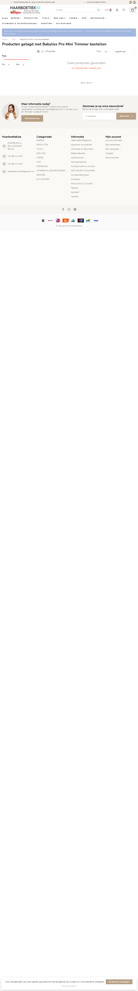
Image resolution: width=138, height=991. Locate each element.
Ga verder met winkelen (86, 68)
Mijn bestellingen (113, 145)
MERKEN (15, 18)
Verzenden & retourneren (82, 149)
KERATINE (46, 23)
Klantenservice (32, 118)
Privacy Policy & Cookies (82, 184)
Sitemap (74, 188)
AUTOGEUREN (63, 23)
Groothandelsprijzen (80, 175)
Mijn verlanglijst (112, 149)
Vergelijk (109, 153)
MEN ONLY (59, 18)
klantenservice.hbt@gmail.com (21, 171)
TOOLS (46, 18)
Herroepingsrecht (78, 162)
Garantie (74, 196)
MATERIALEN (97, 18)
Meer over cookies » (69, 986)
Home (5, 18)
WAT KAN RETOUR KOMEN (83, 171)
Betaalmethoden (78, 153)
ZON (84, 18)
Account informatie (114, 140)
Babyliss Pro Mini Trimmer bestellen (34, 39)
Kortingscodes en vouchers (83, 166)
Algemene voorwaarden (81, 145)
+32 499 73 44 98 (15, 156)
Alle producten (112, 158)
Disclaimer (75, 179)
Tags (13, 39)
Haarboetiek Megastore (81, 140)
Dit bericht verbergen (119, 982)
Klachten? (75, 192)
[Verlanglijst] (124, 10)
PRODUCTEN (31, 18)
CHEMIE (73, 18)
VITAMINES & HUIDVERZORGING (19, 23)
